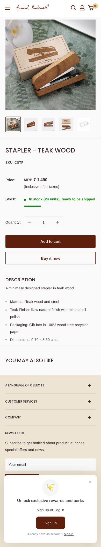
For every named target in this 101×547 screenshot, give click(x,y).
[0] (91, 7)
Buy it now (50, 258)
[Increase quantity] (57, 222)
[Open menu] (7, 8)
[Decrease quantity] (29, 222)
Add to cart (50, 241)
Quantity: (13, 222)
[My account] (82, 7)
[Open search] (73, 7)
